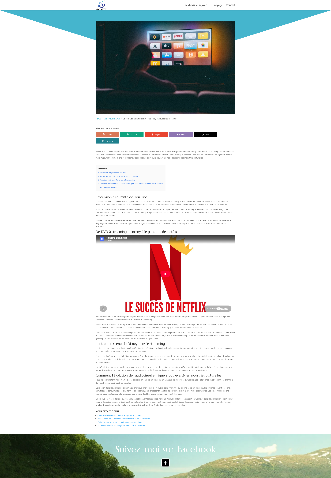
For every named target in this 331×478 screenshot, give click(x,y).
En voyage (217, 5)
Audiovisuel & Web (196, 5)
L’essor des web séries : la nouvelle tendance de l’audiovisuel (123, 418)
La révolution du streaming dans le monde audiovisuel (121, 425)
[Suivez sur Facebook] (165, 462)
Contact (230, 5)
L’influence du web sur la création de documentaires (120, 422)
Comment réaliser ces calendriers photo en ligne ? (119, 415)
